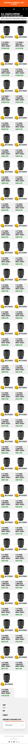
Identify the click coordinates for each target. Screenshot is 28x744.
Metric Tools (9, 18)
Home (3, 18)
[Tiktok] (16, 742)
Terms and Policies (14, 738)
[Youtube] (14, 742)
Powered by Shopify (20, 736)
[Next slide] (26, 3)
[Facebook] (9, 742)
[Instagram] (11, 742)
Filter (4, 22)
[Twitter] (19, 742)
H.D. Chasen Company (11, 736)
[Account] (23, 8)
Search (4, 707)
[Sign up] (22, 725)
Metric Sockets (16, 18)
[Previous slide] (1, 3)
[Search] (4, 8)
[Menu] (1, 8)
